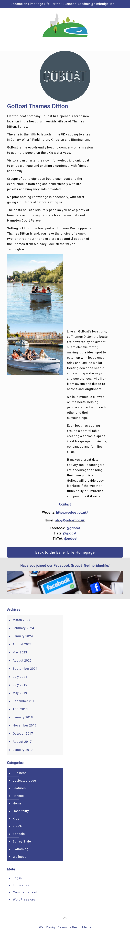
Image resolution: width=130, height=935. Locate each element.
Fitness (18, 796)
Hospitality (21, 811)
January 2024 (23, 636)
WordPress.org (24, 899)
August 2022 (22, 660)
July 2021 (20, 676)
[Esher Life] (65, 24)
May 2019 (20, 693)
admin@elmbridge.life (98, 4)
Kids (16, 818)
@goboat (73, 528)
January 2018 (23, 717)
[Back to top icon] (65, 917)
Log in (17, 878)
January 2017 (23, 750)
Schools (19, 834)
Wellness (20, 856)
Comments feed (25, 892)
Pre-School (21, 826)
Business (20, 773)
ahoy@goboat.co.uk (70, 520)
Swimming (20, 849)
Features (19, 788)
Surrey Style (22, 841)
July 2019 (20, 685)
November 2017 (25, 725)
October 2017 (23, 733)
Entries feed (22, 885)
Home (17, 803)
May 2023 (20, 652)
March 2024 (21, 620)
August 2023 (22, 644)
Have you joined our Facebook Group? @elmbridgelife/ (65, 566)
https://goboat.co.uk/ (72, 512)
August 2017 (22, 741)
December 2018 (24, 701)
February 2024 (23, 628)
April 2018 (20, 709)
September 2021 (25, 668)
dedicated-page (24, 780)
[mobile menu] (10, 46)
